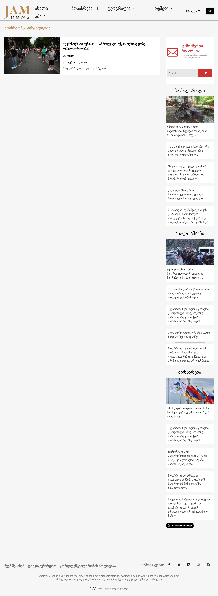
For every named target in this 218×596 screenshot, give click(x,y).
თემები (161, 8)
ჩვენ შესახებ (14, 566)
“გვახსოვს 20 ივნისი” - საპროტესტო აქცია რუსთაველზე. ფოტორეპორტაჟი (104, 46)
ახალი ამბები (41, 12)
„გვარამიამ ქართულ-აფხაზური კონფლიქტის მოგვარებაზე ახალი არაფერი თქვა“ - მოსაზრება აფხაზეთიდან (188, 315)
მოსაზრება (81, 8)
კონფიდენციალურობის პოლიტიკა (88, 566)
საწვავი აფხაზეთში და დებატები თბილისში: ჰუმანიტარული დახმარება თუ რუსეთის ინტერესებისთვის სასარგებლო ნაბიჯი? (189, 507)
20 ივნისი (68, 56)
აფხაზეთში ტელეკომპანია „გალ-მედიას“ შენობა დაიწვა (189, 334)
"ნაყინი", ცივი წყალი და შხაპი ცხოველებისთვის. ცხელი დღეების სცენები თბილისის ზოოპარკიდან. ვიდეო (187, 172)
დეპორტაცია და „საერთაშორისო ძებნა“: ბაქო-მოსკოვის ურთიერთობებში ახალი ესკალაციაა (188, 457)
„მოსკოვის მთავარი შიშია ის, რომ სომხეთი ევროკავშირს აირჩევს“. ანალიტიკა (189, 412)
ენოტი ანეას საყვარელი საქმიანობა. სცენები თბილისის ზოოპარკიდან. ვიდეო (187, 130)
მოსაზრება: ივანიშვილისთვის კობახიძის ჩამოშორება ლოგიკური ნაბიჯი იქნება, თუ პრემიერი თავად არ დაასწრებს (188, 215)
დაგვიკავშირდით (42, 566)
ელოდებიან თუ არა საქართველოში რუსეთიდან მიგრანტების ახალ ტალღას (186, 194)
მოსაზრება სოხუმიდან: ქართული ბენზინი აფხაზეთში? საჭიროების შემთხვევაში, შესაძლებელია (188, 481)
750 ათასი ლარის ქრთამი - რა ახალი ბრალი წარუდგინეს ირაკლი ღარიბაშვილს (188, 150)
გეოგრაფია (119, 8)
